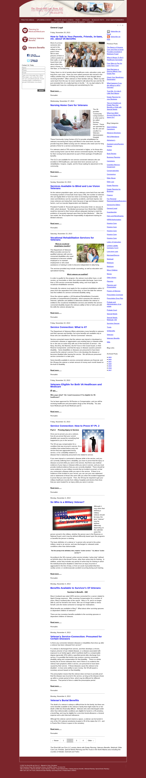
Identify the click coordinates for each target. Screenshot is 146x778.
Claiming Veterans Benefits (76, 768)
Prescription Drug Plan (115, 298)
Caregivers (111, 161)
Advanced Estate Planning (43, 770)
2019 (110, 366)
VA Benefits (111, 331)
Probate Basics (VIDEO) (69, 770)
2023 (110, 357)
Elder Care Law (24, 770)
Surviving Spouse (113, 323)
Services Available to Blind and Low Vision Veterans (75, 187)
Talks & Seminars (25, 768)
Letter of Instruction (114, 242)
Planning (110, 281)
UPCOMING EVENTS (44, 20)
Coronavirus (111, 174)
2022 (110, 359)
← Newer (55, 740)
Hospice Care (112, 223)
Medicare (110, 263)
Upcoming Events (57, 770)
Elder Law (110, 182)
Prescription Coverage (115, 295)
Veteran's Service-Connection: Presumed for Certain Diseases (76, 637)
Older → (91, 740)
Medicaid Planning (90, 768)
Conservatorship (113, 171)
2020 (110, 364)
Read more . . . (55, 91)
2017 (110, 370)
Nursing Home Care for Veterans (69, 105)
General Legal (112, 208)
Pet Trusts (32, 770)
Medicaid (110, 259)
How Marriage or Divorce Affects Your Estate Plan (114, 71)
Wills (108, 342)
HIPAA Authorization (114, 219)
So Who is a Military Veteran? (67, 502)
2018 (110, 368)
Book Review (111, 153)
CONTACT (90, 22)
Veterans (110, 334)
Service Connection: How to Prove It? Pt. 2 (74, 425)
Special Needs (112, 314)
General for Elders (113, 205)
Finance (110, 195)
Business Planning (113, 157)
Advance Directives (114, 133)
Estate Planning (112, 185)
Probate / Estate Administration (59, 768)
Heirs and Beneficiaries (115, 216)
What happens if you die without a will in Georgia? (114, 85)
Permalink (54, 95)
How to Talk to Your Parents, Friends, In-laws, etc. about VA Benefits (76, 37)
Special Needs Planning (102, 768)
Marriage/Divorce (113, 255)
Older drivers (111, 277)
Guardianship (112, 212)
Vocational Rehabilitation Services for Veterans (72, 238)
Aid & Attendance (113, 136)
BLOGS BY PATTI (98, 20)
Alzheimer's (111, 140)
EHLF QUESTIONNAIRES (115, 20)
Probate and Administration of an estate (114, 304)
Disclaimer (54, 765)
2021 (110, 362)
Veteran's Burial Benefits (64, 700)
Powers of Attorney (113, 291)
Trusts (109, 327)
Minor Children (112, 270)
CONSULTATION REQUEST (75, 22)
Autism (109, 150)
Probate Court (112, 310)
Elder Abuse (111, 178)
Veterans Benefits (113, 338)
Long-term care (112, 251)
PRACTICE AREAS (28, 20)
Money (109, 274)
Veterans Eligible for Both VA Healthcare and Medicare (76, 385)
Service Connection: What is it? (68, 327)
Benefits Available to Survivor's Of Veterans (75, 588)
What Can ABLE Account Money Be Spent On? (113, 115)
